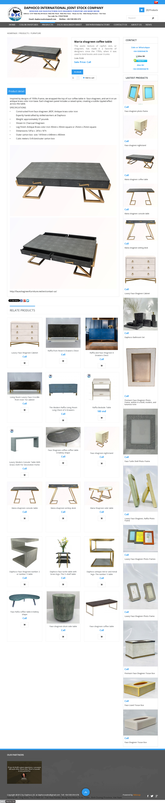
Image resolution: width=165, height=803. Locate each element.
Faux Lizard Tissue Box (134, 705)
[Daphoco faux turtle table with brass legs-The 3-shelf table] (63, 552)
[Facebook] (21, 300)
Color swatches (28, 24)
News (149, 24)
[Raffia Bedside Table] (101, 388)
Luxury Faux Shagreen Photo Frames (140, 559)
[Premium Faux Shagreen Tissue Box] (140, 643)
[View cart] (141, 9)
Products (47, 24)
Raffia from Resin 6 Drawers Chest (63, 350)
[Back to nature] (56, 13)
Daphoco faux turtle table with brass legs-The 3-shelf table (63, 572)
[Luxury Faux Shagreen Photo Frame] (140, 586)
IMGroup (137, 795)
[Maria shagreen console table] (24, 493)
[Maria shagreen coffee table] (140, 161)
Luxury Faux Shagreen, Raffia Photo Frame (140, 519)
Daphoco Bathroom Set (135, 337)
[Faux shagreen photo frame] (140, 92)
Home (12, 24)
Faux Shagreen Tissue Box (136, 742)
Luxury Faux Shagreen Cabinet (24, 352)
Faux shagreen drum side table (63, 626)
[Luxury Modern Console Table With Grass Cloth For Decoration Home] (24, 443)
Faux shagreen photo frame (136, 111)
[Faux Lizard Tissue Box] (140, 688)
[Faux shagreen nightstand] (101, 438)
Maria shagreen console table (25, 508)
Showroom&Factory (98, 24)
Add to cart (89, 78)
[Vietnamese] (156, 2)
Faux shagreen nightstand (101, 453)
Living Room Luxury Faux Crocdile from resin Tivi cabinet (24, 398)
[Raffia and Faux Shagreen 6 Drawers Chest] (101, 334)
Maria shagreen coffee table (136, 179)
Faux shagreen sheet (69, 24)
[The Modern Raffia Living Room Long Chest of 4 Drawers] (63, 388)
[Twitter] (27, 300)
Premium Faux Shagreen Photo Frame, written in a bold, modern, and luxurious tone (140, 402)
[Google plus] (24, 300)
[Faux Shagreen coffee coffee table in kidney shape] (63, 437)
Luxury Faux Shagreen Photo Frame (140, 616)
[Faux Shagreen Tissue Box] (140, 722)
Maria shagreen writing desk (63, 508)
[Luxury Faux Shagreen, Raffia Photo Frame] (140, 489)
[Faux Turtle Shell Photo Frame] (140, 431)
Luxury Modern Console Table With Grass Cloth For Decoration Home (24, 463)
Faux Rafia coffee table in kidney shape (24, 613)
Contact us (120, 24)
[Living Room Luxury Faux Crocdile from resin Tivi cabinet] (24, 383)
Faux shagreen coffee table (102, 626)
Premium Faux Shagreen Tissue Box (140, 673)
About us (136, 24)
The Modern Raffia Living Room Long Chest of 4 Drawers (63, 408)
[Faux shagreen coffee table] (101, 607)
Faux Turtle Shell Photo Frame (137, 461)
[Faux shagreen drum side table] (63, 607)
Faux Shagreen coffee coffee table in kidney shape (63, 451)
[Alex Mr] (140, 56)
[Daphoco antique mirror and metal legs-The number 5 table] (101, 552)
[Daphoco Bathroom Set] (140, 314)
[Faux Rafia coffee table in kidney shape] (24, 600)
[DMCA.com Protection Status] (8, 801)
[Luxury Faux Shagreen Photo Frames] (140, 538)
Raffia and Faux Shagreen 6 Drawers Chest (102, 354)
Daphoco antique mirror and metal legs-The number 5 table (102, 572)
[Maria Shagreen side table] (101, 493)
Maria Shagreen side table (101, 508)
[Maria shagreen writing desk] (63, 493)
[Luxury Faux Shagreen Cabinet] (24, 334)
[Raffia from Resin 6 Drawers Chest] (63, 333)
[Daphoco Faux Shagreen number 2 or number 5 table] (24, 552)
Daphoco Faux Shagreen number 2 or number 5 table (24, 572)
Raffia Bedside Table (101, 407)
